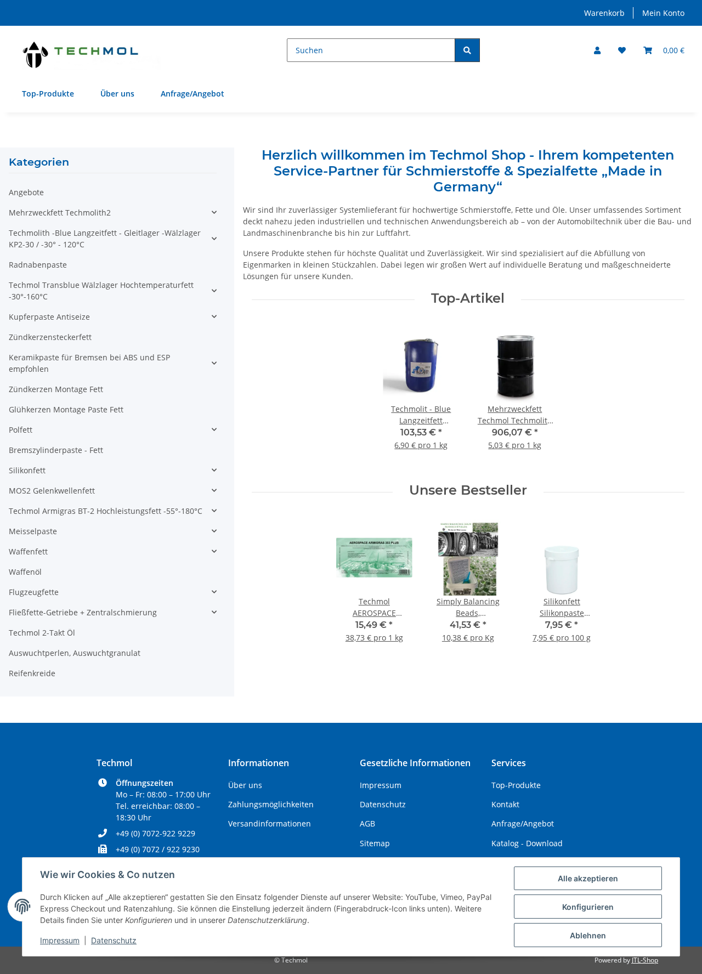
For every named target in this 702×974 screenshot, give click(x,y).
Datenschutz (114, 940)
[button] (597, 50)
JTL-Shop (645, 960)
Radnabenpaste (38, 264)
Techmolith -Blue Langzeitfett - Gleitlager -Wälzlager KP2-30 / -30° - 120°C (105, 239)
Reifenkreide (32, 673)
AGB (367, 823)
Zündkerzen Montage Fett (56, 389)
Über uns (117, 93)
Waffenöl (25, 572)
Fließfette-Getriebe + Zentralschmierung (83, 612)
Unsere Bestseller (468, 490)
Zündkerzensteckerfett (50, 337)
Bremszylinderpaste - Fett (56, 450)
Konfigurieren (588, 906)
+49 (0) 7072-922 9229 (155, 833)
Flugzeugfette (34, 592)
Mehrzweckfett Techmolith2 (60, 212)
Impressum (60, 940)
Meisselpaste (33, 531)
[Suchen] (467, 50)
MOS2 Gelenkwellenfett (52, 490)
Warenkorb (604, 13)
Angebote (26, 192)
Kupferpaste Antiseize (49, 317)
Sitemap (375, 843)
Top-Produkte (48, 93)
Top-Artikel (468, 298)
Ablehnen (588, 935)
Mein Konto (663, 13)
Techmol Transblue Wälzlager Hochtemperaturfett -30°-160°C (101, 291)
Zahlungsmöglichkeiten (271, 804)
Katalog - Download (527, 843)
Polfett (20, 429)
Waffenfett (28, 551)
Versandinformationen (269, 823)
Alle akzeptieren (588, 878)
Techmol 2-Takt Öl (42, 632)
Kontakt (505, 804)
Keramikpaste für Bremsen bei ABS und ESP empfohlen (89, 363)
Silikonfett (27, 470)
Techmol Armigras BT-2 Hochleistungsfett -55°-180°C (105, 511)
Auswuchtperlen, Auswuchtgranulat (74, 653)
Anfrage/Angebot (192, 93)
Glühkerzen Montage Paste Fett (66, 409)
